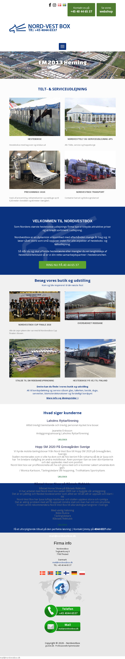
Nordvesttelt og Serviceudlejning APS (90, 139)
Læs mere (62, 476)
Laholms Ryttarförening (62, 420)
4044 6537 (100, 529)
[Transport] (90, 170)
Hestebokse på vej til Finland (90, 380)
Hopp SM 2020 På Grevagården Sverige (62, 446)
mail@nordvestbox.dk (62, 536)
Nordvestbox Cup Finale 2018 (34, 325)
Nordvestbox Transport (90, 192)
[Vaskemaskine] (34, 170)
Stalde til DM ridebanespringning (35, 380)
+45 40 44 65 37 (81, 9)
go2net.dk (49, 645)
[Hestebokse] (34, 117)
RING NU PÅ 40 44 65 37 (62, 265)
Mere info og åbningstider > (62, 397)
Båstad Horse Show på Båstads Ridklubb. (62, 484)
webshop (106, 9)
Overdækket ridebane (90, 323)
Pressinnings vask (34, 192)
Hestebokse (35, 139)
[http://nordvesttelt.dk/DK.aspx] (90, 117)
